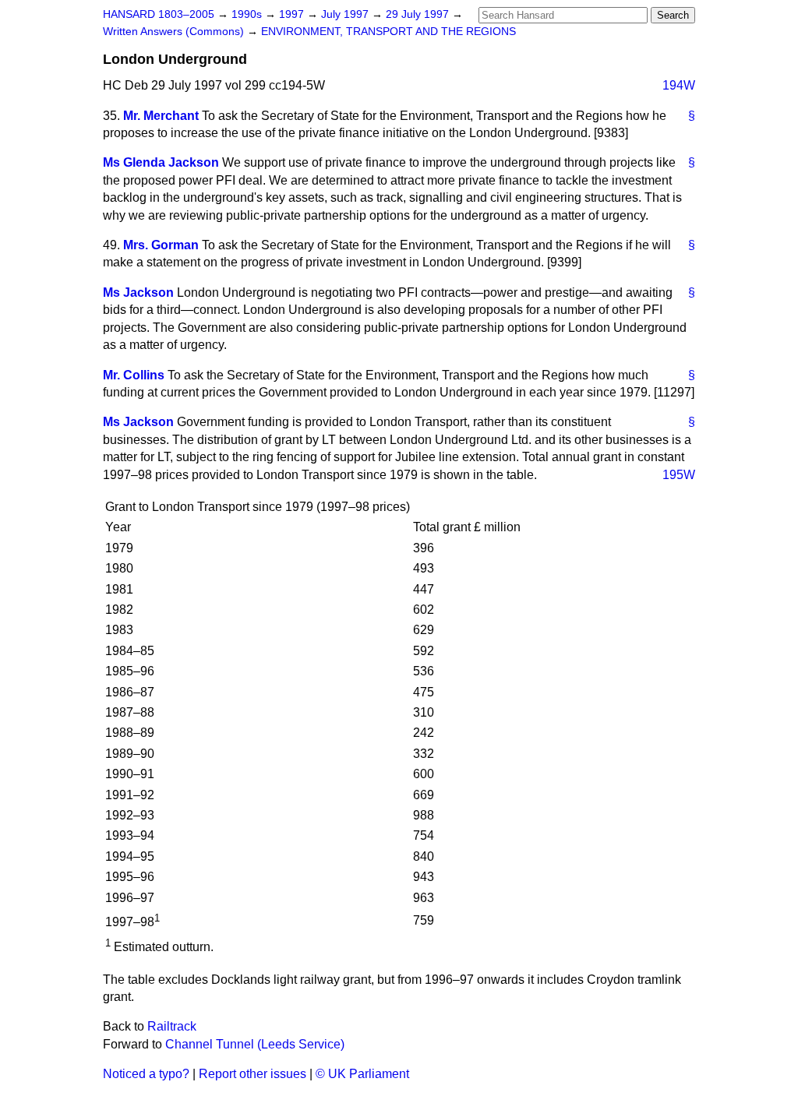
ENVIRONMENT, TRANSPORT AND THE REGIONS (388, 31)
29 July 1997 (419, 14)
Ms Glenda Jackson (161, 162)
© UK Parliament (362, 1073)
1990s (248, 14)
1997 (293, 14)
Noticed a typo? (146, 1073)
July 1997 (346, 14)
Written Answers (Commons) (175, 31)
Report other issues (252, 1073)
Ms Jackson (138, 292)
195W (678, 474)
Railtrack (171, 1026)
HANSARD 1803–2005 (158, 14)
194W (678, 85)
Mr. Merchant (161, 115)
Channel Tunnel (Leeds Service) (254, 1044)
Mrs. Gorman (161, 245)
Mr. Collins (133, 375)
